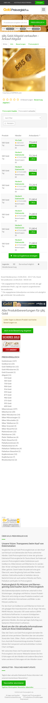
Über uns (7, 2)
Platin (33, 29)
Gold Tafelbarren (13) (10, 367)
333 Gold (7, 378)
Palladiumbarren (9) (10, 446)
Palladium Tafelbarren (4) (12, 448)
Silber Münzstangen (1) (11, 417)
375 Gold (7, 400)
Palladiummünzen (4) (10, 443)
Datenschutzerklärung (13, 697)
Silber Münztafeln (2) (10, 420)
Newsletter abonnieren (14, 683)
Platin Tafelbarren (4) (10, 437)
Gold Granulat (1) (9, 372)
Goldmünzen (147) (9, 361)
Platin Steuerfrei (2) (9, 440)
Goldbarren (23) (8, 364)
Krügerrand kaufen (13, 695)
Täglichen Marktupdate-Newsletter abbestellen (17, 687)
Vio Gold (18, 140)
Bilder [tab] (5, 44)
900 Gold (7, 386)
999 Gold (7, 392)
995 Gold (7, 403)
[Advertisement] (24, 489)
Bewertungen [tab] (21, 44)
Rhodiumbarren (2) (9, 460)
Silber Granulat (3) (9, 426)
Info (11, 44)
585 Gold (7, 381)
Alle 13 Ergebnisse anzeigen (25, 256)
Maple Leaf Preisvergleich (31, 695)
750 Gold (7, 383)
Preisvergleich (37, 22)
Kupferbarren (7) (8, 457)
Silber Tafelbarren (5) (10, 423)
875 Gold (7, 395)
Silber (20, 29)
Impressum (24, 699)
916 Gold (7, 389)
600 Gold (7, 406)
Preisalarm (10, 123)
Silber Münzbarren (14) (11, 415)
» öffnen (32, 146)
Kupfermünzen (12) (9, 454)
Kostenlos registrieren (22, 2)
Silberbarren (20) (8, 412)
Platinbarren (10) (8, 434)
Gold (7, 29)
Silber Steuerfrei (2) (9, 429)
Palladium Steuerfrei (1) (11, 451)
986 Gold (7, 398)
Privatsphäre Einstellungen (33, 697)
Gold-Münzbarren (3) (10, 369)
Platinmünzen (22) (9, 431)
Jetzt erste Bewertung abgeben (17, 331)
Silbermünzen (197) (9, 409)
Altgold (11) (6, 375)
